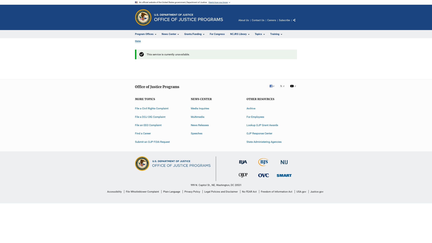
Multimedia (197, 116)
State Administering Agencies (264, 141)
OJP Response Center (259, 133)
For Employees (255, 116)
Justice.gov (316, 191)
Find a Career (143, 133)
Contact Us (258, 20)
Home (138, 41)
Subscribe (284, 20)
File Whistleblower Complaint (142, 191)
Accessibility (114, 191)
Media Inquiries (200, 108)
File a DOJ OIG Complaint (150, 116)
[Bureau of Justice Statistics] (263, 166)
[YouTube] (293, 88)
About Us (243, 20)
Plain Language (171, 191)
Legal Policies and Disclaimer (221, 191)
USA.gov (301, 191)
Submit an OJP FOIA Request (152, 141)
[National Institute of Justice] (284, 164)
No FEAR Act (249, 191)
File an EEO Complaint (148, 125)
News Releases (200, 125)
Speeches (196, 133)
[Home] (188, 17)
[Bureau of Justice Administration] (243, 164)
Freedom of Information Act (276, 191)
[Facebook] (273, 88)
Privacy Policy (192, 191)
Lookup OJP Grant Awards (262, 125)
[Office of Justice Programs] (143, 17)
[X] (283, 88)
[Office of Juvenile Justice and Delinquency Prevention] (243, 178)
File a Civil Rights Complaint (151, 108)
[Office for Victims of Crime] (263, 177)
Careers (271, 20)
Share (297, 22)
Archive (251, 108)
